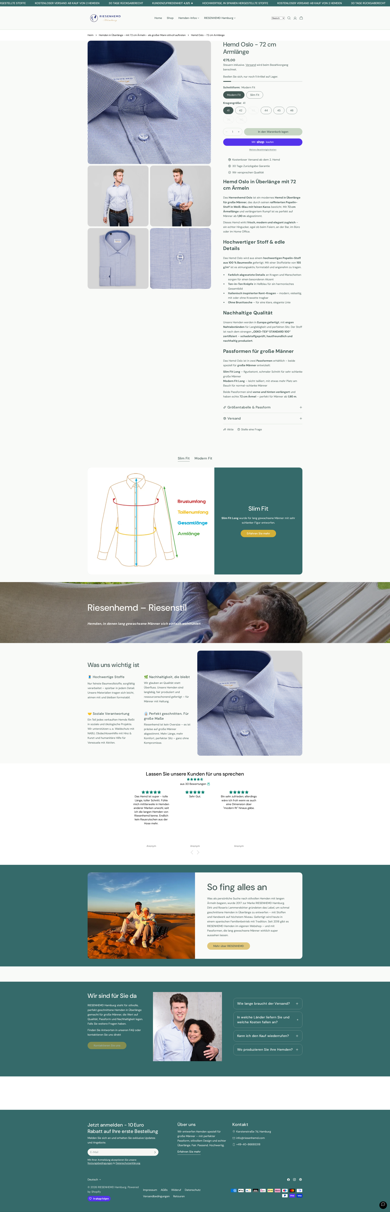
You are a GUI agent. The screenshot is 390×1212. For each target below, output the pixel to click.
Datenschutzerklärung (128, 1163)
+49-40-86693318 (248, 1144)
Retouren (179, 1196)
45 (279, 110)
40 (243, 120)
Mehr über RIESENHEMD (228, 946)
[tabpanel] (195, 521)
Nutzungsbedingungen (100, 1163)
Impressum (150, 1190)
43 (255, 111)
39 (230, 120)
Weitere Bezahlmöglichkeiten (263, 149)
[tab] (184, 458)
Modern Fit (234, 95)
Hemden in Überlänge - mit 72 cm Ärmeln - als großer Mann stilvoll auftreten (142, 35)
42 (240, 110)
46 (291, 110)
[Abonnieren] (155, 1152)
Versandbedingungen (156, 1196)
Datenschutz (192, 1190)
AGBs (164, 1190)
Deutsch (93, 1179)
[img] (195, 779)
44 (266, 110)
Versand (251, 65)
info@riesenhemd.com (250, 1138)
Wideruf (176, 1190)
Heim (90, 35)
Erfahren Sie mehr (258, 533)
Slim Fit (254, 95)
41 (228, 110)
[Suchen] (289, 18)
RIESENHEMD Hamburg (112, 1187)
